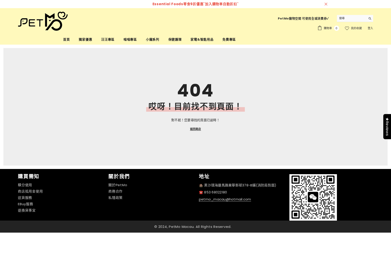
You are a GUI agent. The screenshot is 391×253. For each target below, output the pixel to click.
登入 (370, 28)
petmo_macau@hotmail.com (225, 199)
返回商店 (195, 129)
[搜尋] (355, 18)
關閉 (326, 4)
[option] (137, 4)
